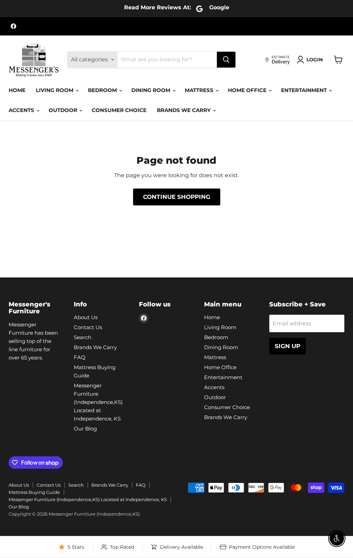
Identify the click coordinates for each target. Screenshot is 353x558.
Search (82, 337)
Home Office (248, 90)
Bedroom (103, 90)
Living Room (55, 90)
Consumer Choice (119, 110)
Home (17, 90)
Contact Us (88, 327)
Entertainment (304, 90)
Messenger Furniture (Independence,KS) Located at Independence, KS (98, 402)
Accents (22, 110)
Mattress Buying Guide (34, 492)
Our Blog (85, 428)
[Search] (226, 60)
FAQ (79, 357)
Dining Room (151, 90)
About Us (86, 317)
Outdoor (64, 110)
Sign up (287, 346)
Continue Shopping (176, 196)
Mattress (200, 90)
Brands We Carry (184, 110)
